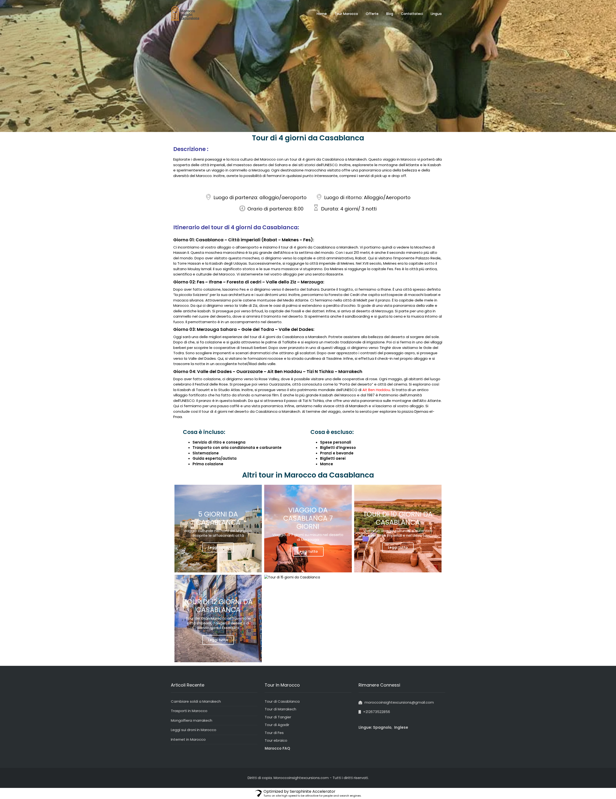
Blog (389, 13)
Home (322, 13)
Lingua (436, 13)
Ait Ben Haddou (375, 389)
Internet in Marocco (188, 739)
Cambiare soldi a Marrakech (196, 701)
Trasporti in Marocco (189, 710)
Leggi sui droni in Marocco (193, 729)
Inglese (400, 727)
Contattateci (412, 13)
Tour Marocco (346, 13)
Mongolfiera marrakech (191, 720)
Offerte (372, 13)
